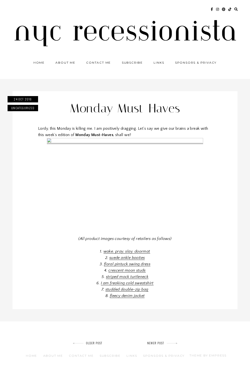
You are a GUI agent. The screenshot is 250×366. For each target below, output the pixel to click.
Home (39, 62)
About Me (65, 62)
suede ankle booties (127, 258)
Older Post (94, 343)
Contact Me (98, 62)
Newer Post (155, 343)
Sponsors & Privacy (196, 62)
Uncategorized (22, 108)
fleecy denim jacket (127, 296)
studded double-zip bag (126, 289)
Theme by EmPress (208, 355)
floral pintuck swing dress (127, 264)
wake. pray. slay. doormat (127, 251)
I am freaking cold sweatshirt (127, 283)
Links (159, 62)
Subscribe (132, 62)
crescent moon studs (127, 270)
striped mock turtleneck (127, 277)
